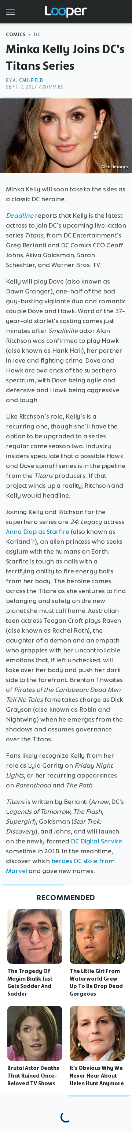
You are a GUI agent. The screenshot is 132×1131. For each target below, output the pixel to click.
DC (37, 34)
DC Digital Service (96, 841)
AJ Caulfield (28, 80)
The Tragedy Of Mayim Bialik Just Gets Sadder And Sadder (29, 982)
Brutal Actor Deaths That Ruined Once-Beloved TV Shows (33, 1075)
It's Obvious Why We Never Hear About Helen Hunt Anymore (97, 1075)
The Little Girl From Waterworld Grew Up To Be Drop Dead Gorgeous (96, 982)
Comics (16, 34)
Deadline (19, 215)
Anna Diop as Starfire (37, 531)
